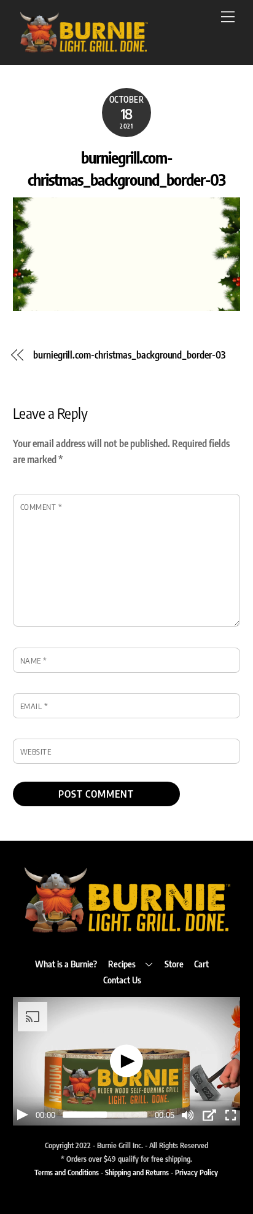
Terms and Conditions (66, 1172)
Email (34, 706)
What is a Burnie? (66, 963)
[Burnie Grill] (83, 49)
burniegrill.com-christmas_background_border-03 (129, 355)
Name (33, 660)
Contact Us (122, 979)
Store (174, 963)
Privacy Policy (196, 1172)
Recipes (122, 963)
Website (36, 751)
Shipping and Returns (137, 1172)
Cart (201, 963)
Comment (41, 507)
